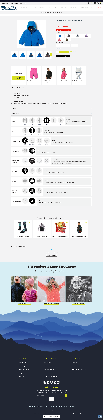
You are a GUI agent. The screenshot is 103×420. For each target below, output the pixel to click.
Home (12, 15)
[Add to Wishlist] (71, 52)
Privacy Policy (25, 413)
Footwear (63, 7)
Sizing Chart (58, 48)
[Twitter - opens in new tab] (48, 382)
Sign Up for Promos (78, 373)
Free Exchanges (24, 369)
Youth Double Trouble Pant (33, 80)
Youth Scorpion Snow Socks (22, 236)
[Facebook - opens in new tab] (45, 382)
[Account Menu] (95, 3)
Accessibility (78, 413)
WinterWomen (14, 3)
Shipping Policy (49, 369)
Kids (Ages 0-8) (25, 7)
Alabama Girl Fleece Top (41, 236)
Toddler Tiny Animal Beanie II (78, 81)
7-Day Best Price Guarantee (51, 0)
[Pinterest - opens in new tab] (55, 382)
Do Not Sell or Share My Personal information (48, 413)
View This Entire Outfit (18, 78)
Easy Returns (23, 373)
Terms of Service (63, 413)
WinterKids (5, 3)
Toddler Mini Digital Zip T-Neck (79, 236)
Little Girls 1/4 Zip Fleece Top (63, 81)
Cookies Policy (33, 413)
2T (59, 45)
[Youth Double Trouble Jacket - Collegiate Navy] (48, 54)
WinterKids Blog (77, 366)
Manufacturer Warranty (51, 376)
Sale (99, 7)
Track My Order (24, 366)
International (48, 373)
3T (66, 45)
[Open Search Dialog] (88, 3)
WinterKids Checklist (79, 369)
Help (45, 366)
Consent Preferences (51, 410)
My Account (23, 362)
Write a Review (51, 255)
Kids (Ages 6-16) (39, 7)
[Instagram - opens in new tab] (51, 382)
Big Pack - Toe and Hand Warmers (60, 236)
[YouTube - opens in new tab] (58, 382)
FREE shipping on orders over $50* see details (51, 12)
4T (74, 45)
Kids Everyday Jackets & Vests (23, 15)
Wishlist (22, 376)
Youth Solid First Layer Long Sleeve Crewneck (48, 81)
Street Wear (73, 7)
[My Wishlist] (91, 3)
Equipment (84, 7)
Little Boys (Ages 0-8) (34, 15)
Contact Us (47, 362)
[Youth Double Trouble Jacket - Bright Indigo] (14, 54)
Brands (93, 7)
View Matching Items (77, 51)
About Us (75, 362)
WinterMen (23, 3)
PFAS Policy (71, 413)
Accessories (52, 7)
